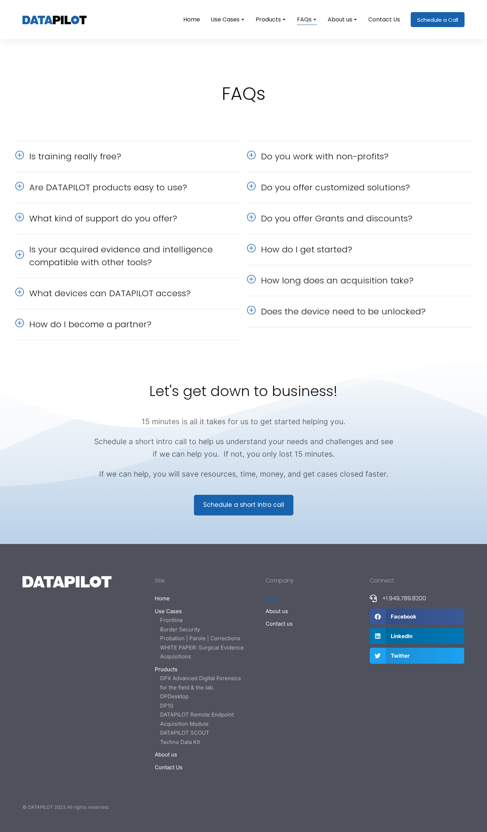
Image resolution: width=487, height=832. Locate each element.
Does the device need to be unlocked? (343, 311)
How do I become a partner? (90, 324)
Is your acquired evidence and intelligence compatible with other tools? (121, 255)
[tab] (127, 156)
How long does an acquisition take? (337, 280)
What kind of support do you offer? (103, 218)
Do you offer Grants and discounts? (336, 218)
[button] (417, 616)
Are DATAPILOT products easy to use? (108, 187)
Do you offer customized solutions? (335, 187)
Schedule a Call (437, 20)
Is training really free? (75, 156)
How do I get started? (306, 249)
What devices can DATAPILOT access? (110, 293)
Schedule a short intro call (243, 504)
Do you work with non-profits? (325, 156)
